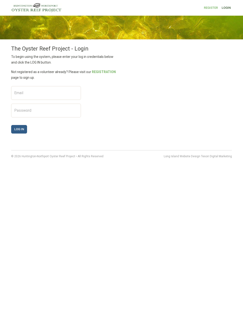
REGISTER (211, 7)
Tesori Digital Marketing (216, 156)
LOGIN (226, 7)
